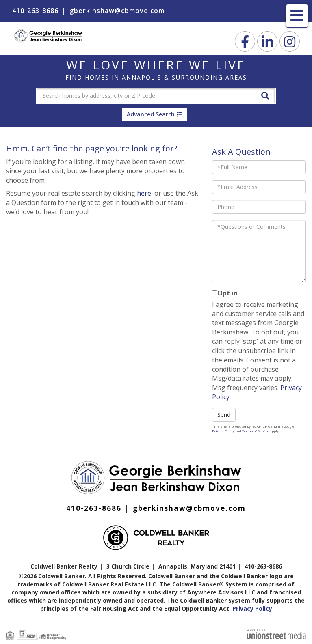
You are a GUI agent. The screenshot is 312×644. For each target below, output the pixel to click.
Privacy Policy (223, 431)
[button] (265, 95)
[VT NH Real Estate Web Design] (276, 633)
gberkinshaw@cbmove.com (117, 10)
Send (223, 414)
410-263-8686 (35, 10)
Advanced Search (151, 114)
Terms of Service (255, 431)
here (144, 193)
